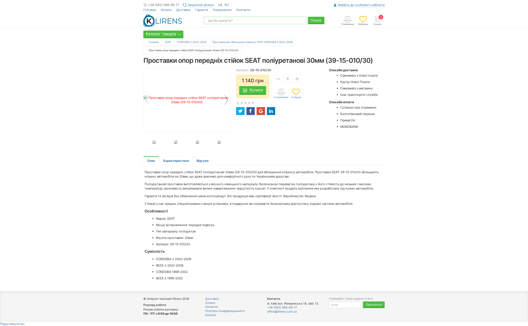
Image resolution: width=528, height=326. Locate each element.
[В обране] (296, 94)
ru (227, 5)
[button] (226, 100)
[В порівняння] (281, 94)
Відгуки (203, 161)
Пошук (316, 20)
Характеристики (176, 161)
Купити (256, 90)
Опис (151, 161)
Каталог (210, 315)
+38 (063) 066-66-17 (163, 5)
